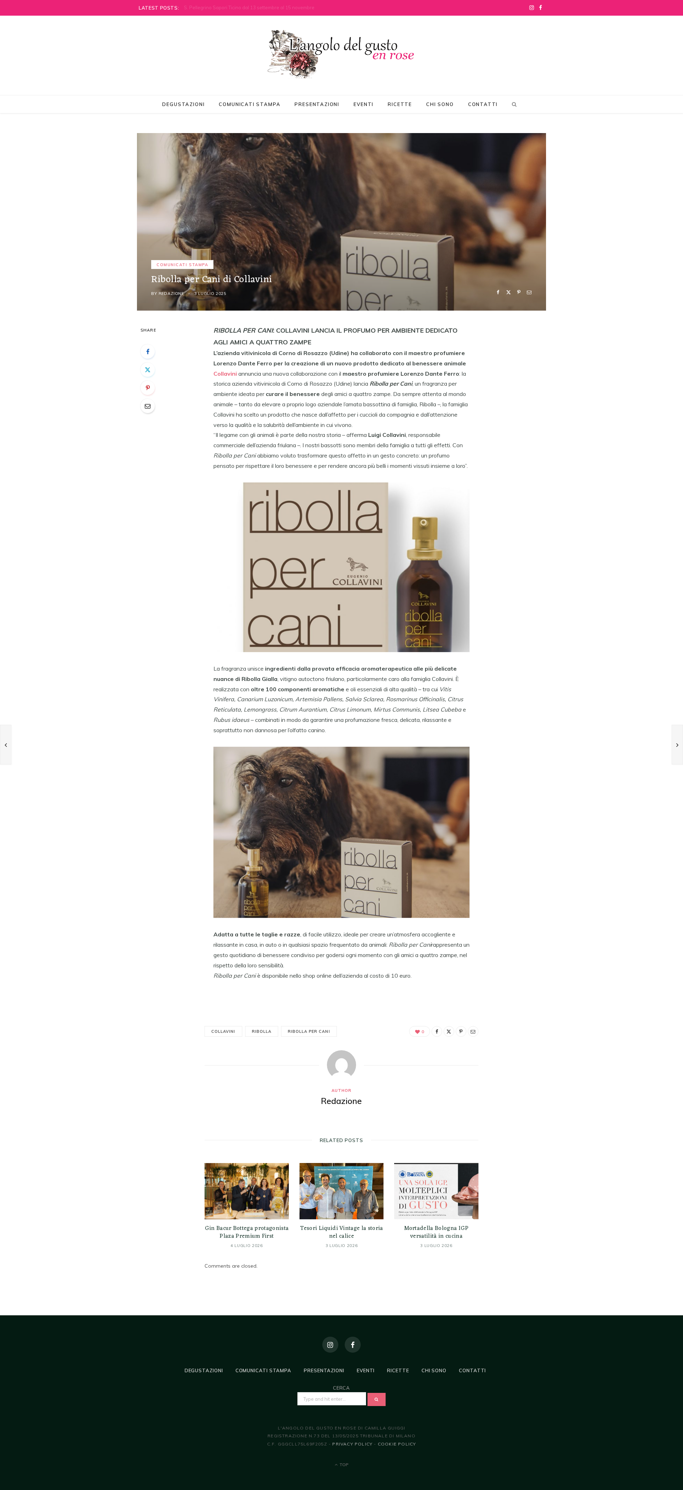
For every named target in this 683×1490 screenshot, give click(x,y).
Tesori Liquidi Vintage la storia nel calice (341, 1232)
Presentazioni (317, 104)
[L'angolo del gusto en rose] (341, 54)
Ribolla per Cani (309, 1031)
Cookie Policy (397, 1444)
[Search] (512, 104)
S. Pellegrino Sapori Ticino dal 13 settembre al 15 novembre (249, 7)
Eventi (364, 104)
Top (343, 1464)
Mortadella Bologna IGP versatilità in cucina (436, 1232)
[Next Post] (677, 745)
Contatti (483, 104)
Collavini (223, 1031)
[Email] (529, 292)
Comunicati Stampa (249, 104)
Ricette (400, 104)
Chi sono (440, 104)
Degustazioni (183, 104)
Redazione (171, 293)
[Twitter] (508, 292)
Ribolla (261, 1031)
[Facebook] (498, 292)
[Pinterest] (518, 292)
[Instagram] (330, 1345)
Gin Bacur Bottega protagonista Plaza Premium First (247, 1232)
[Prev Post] (5, 745)
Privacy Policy (352, 1444)
